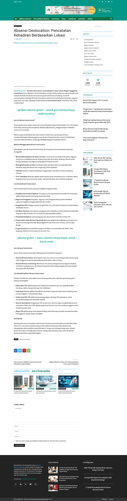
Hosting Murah (88, 39)
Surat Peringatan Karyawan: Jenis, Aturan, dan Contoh (103, 204)
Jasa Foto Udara (89, 53)
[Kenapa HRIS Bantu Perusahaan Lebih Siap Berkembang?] (24, 383)
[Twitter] (108, 1)
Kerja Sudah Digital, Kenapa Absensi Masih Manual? (102, 193)
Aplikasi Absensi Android (91, 48)
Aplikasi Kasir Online (90, 51)
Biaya (64, 19)
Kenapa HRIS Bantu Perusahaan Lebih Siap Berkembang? (102, 171)
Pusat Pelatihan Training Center (93, 65)
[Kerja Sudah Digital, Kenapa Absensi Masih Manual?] (68, 383)
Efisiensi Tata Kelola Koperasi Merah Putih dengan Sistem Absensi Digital (68, 487)
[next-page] (18, 397)
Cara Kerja (55, 19)
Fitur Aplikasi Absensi (41, 19)
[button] (111, 19)
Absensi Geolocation (25, 339)
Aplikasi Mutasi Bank (90, 56)
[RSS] (105, 1)
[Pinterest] (24, 350)
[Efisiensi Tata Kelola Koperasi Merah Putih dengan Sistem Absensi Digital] (53, 488)
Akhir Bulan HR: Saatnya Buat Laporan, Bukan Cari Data (103, 160)
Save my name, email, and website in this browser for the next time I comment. (41, 441)
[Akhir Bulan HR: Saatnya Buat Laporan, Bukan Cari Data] (87, 161)
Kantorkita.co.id (19, 91)
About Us (104, 499)
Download (72, 19)
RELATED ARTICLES (22, 371)
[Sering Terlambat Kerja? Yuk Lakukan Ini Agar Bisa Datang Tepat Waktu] (53, 470)
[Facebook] (99, 1)
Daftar (90, 19)
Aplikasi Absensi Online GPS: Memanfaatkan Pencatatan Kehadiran (64, 363)
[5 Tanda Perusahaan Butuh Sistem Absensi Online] (46, 383)
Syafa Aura (19, 39)
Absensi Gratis (25, 237)
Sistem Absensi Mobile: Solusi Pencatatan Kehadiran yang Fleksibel (27, 363)
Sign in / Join (18, 2)
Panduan (81, 19)
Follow (87, 79)
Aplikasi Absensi (25, 19)
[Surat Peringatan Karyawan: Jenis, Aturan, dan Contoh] (87, 206)
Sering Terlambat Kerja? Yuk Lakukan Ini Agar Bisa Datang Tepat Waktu (68, 469)
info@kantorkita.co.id (28, 479)
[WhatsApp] (28, 350)
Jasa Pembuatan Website (91, 42)
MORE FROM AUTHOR (41, 371)
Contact (111, 499)
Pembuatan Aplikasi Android (92, 59)
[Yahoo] (111, 1)
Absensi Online (23, 23)
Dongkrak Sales (89, 62)
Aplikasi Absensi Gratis (30, 110)
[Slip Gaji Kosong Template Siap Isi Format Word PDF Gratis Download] (53, 479)
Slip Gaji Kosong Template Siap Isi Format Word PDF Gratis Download (69, 478)
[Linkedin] (102, 1)
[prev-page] (15, 397)
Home (15, 23)
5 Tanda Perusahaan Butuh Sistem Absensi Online (102, 182)
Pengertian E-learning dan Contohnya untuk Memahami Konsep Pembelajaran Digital (98, 111)
